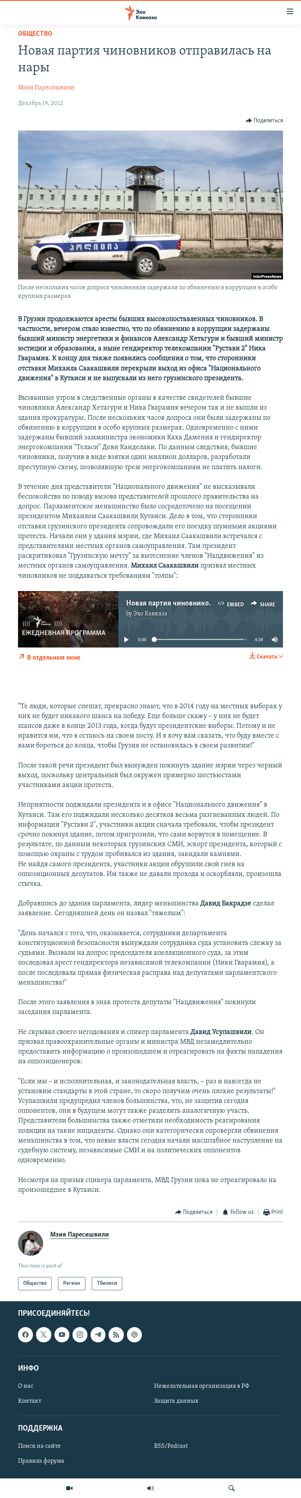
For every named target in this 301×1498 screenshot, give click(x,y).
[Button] (264, 121)
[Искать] (231, 1488)
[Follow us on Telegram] (98, 1335)
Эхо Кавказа (150, 614)
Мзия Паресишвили (46, 88)
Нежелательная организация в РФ (201, 1386)
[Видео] (69, 1488)
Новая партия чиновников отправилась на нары (204, 604)
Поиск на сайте (39, 1447)
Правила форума (41, 1461)
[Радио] (150, 1488)
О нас (25, 1386)
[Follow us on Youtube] (61, 1335)
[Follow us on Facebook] (25, 1335)
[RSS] (116, 1335)
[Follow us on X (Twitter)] (43, 1335)
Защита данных (176, 1401)
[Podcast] (134, 1335)
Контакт (29, 1401)
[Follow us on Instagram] (80, 1335)
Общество (35, 34)
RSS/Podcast (171, 1447)
